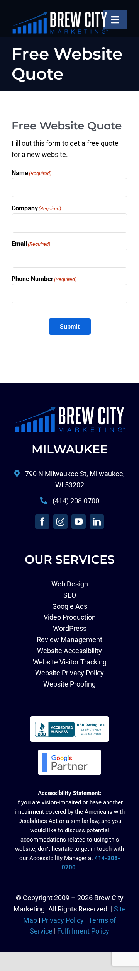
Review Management (69, 639)
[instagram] (60, 521)
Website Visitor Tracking (70, 662)
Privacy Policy (63, 920)
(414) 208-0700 (76, 501)
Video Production (70, 617)
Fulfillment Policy (83, 931)
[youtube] (78, 521)
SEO (69, 595)
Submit (70, 326)
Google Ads (69, 606)
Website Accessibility (69, 651)
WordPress (69, 628)
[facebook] (42, 521)
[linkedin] (97, 521)
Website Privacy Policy (69, 673)
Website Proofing (69, 684)
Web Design (69, 584)
